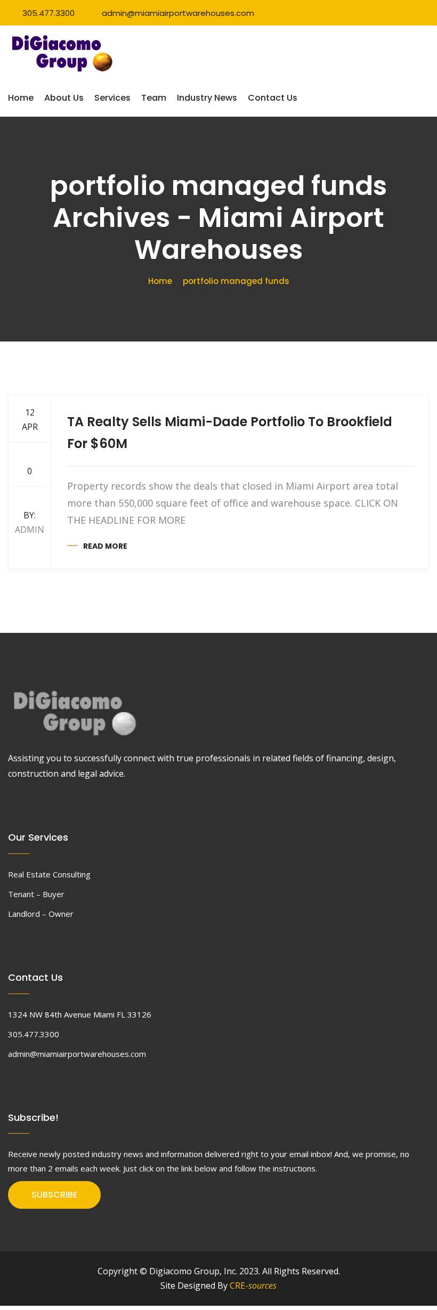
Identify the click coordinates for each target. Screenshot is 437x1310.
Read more (105, 546)
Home (21, 98)
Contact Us (272, 98)
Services (112, 98)
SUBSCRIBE (54, 1195)
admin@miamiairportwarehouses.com (178, 13)
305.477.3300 (48, 13)
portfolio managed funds (236, 281)
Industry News (207, 98)
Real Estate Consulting (49, 874)
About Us (64, 98)
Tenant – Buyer (36, 894)
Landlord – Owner (41, 913)
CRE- (253, 1285)
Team (153, 98)
